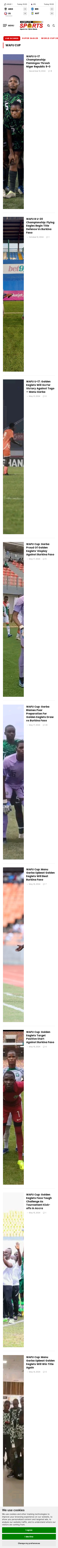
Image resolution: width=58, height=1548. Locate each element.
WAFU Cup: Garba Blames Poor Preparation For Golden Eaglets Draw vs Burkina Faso (40, 713)
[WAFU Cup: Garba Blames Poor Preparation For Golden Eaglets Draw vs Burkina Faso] (13, 782)
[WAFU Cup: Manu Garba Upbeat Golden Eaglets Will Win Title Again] (13, 1432)
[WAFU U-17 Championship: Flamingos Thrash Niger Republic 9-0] (13, 131)
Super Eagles (30, 38)
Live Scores (11, 38)
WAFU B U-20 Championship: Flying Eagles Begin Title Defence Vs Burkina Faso (40, 225)
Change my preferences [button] (29, 1543)
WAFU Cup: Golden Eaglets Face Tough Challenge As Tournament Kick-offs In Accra (39, 1201)
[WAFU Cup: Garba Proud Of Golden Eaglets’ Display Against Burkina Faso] (13, 619)
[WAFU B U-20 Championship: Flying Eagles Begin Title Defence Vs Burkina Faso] (13, 294)
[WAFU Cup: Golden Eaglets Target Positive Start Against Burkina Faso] (13, 1107)
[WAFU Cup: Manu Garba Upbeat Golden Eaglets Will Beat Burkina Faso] (13, 944)
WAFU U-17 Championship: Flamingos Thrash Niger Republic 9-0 (38, 62)
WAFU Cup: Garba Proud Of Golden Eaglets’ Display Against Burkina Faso (40, 549)
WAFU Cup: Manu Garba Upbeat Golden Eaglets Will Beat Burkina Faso (40, 875)
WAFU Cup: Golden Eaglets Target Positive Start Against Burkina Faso (40, 1037)
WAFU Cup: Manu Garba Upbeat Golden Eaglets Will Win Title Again (40, 1362)
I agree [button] (29, 1530)
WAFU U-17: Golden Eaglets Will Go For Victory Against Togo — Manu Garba (40, 387)
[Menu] (8, 25)
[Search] (48, 25)
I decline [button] (29, 1536)
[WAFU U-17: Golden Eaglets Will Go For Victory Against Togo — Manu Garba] (13, 456)
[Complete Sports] (31, 26)
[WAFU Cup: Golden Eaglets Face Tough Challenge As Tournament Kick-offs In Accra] (13, 1269)
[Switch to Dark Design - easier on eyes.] (53, 25)
